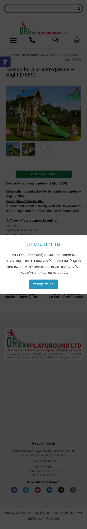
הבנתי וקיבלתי (43, 284)
